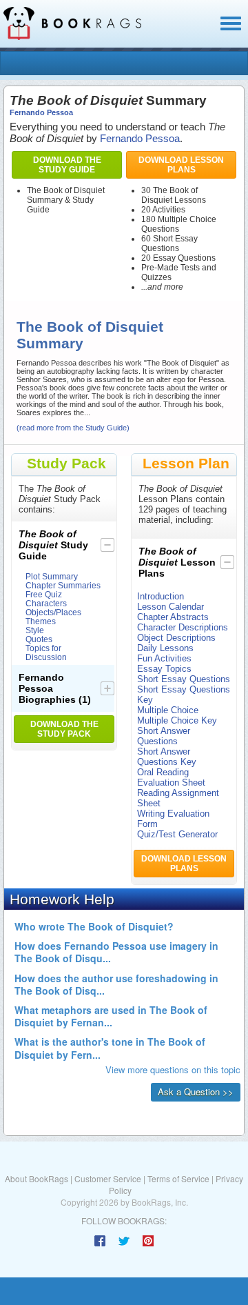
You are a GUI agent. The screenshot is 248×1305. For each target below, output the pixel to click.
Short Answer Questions (163, 736)
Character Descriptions (182, 627)
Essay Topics (164, 669)
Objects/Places (53, 612)
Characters (46, 603)
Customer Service (107, 1178)
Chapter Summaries (63, 585)
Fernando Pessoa (41, 112)
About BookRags (36, 1178)
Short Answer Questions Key (166, 756)
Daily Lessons (165, 648)
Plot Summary (51, 576)
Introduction (160, 596)
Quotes (38, 639)
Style (34, 630)
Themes (40, 621)
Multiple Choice (167, 710)
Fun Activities (164, 658)
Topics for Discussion (46, 652)
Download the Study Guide (67, 165)
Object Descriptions (176, 637)
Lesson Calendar (170, 606)
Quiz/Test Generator (177, 834)
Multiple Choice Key (177, 720)
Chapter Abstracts (173, 617)
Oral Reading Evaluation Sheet (171, 777)
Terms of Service (178, 1178)
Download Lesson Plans (181, 165)
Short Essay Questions (183, 679)
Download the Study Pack (64, 729)
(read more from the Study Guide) (73, 428)
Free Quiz (43, 594)
